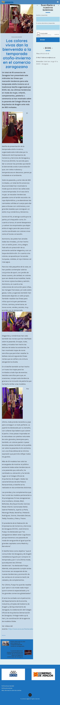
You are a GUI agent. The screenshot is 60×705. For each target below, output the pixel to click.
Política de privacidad (8, 686)
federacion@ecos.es (48, 57)
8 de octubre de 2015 (17, 37)
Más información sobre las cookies (11, 690)
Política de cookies (7, 688)
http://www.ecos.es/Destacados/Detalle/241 (25, 629)
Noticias (4, 635)
